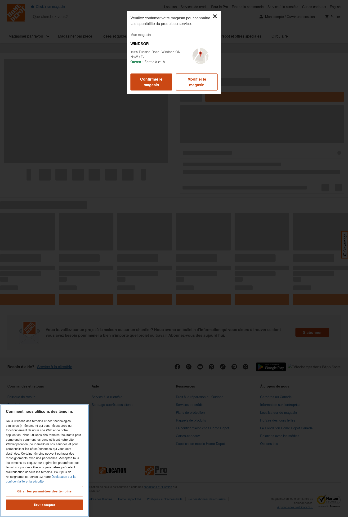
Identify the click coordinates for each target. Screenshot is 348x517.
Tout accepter (44, 504)
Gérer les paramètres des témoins (44, 491)
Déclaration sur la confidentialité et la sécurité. (41, 478)
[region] (44, 460)
